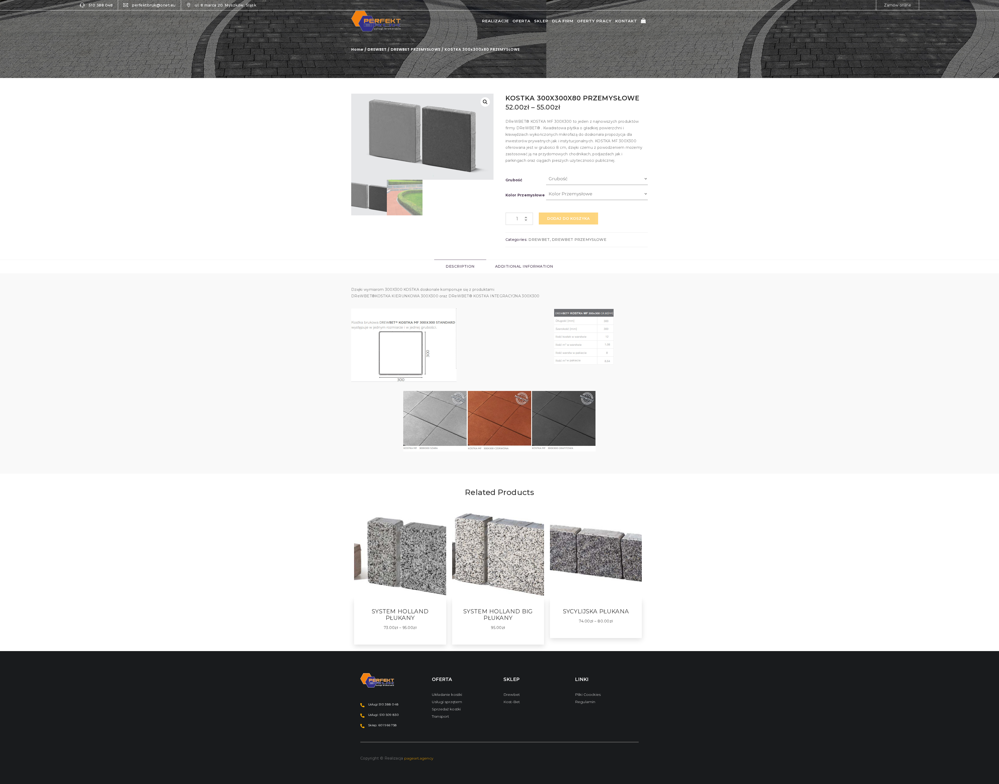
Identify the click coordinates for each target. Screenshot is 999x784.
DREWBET (377, 49)
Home (357, 49)
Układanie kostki (447, 694)
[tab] (460, 266)
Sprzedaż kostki (446, 709)
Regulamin (585, 701)
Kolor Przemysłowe (525, 195)
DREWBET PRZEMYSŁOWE (415, 49)
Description (460, 266)
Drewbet (511, 694)
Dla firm (562, 20)
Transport (440, 716)
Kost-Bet (511, 701)
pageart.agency (418, 758)
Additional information (524, 266)
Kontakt (626, 20)
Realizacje (495, 20)
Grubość (513, 180)
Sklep (541, 20)
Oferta (521, 20)
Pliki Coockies (588, 694)
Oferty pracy (594, 20)
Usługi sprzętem (447, 701)
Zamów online (897, 5)
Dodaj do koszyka (568, 218)
